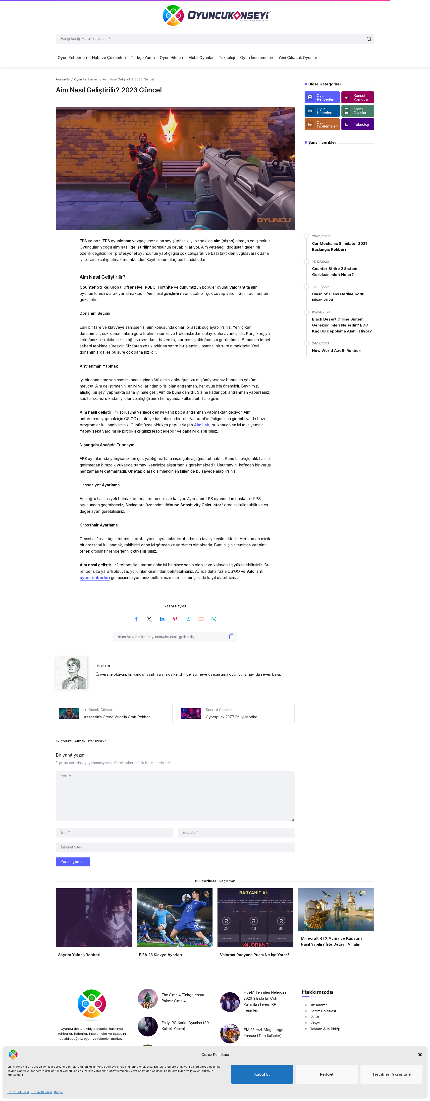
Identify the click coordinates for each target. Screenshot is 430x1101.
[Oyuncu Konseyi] (215, 16)
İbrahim (103, 665)
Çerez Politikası (18, 1092)
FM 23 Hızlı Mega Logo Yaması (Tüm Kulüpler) (263, 1032)
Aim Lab (201, 425)
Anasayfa (63, 79)
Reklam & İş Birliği (325, 1029)
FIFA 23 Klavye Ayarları (160, 954)
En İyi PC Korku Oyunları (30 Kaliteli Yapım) (185, 1025)
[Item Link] (148, 999)
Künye (58, 1092)
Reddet (327, 1074)
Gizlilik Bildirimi (41, 1092)
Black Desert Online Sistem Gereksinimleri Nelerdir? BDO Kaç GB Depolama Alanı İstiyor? (342, 325)
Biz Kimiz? (318, 1005)
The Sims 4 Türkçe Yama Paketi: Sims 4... (182, 997)
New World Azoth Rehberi (336, 350)
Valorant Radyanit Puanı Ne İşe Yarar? (254, 954)
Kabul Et (262, 1074)
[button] (420, 1054)
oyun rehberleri (95, 577)
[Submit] (369, 39)
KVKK (315, 1017)
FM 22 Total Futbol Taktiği (338, 217)
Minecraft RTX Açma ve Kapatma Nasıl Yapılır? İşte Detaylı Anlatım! (332, 941)
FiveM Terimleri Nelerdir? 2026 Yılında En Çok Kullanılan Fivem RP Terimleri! (265, 1001)
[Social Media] (322, 97)
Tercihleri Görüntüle (391, 1074)
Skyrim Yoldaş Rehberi (79, 954)
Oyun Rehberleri (86, 79)
